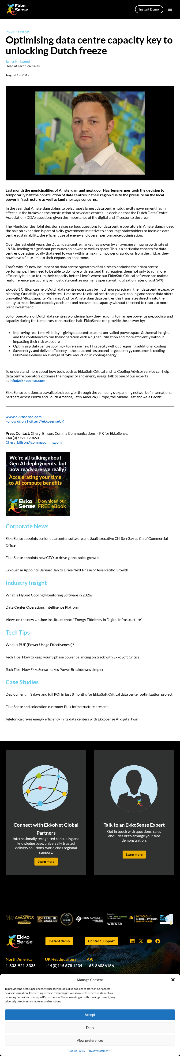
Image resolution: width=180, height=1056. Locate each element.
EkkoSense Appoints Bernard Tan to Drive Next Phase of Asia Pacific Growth (67, 570)
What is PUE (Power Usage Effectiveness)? (40, 644)
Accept (90, 1014)
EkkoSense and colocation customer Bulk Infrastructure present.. (57, 706)
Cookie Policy (76, 1050)
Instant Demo (149, 9)
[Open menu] (170, 9)
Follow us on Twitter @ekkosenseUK (35, 421)
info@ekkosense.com (27, 380)
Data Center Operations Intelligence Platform (42, 607)
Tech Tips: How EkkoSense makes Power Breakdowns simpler (55, 669)
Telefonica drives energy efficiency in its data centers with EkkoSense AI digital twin (72, 719)
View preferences (90, 1040)
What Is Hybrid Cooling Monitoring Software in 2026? (49, 595)
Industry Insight (18, 31)
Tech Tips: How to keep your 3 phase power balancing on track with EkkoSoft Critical (73, 657)
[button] (173, 979)
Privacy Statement (98, 1050)
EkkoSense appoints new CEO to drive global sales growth (52, 557)
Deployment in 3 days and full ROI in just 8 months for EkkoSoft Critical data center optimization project (89, 694)
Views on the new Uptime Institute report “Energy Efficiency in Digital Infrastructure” (74, 619)
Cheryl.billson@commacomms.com (34, 442)
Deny (90, 1027)
